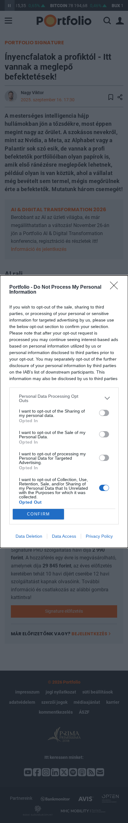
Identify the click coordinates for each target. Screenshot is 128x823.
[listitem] (64, 398)
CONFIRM (38, 514)
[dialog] (64, 411)
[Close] (116, 287)
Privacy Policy (99, 536)
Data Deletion (29, 536)
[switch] (104, 413)
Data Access (64, 536)
